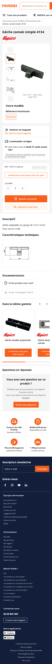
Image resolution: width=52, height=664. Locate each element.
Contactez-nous (8, 600)
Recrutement (7, 507)
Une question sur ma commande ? (14, 580)
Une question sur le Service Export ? (15, 590)
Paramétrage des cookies (26, 654)
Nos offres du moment (10, 550)
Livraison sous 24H (9, 510)
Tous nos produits (17, 15)
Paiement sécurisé (9, 560)
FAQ (4, 573)
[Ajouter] (22, 188)
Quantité (8, 183)
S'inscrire (42, 468)
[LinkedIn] (26, 485)
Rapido (5, 524)
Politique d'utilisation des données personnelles (26, 650)
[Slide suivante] (47, 304)
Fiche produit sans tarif (21, 283)
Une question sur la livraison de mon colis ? (18, 583)
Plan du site (26, 660)
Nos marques (7, 547)
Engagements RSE (9, 514)
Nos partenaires (8, 540)
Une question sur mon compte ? (14, 577)
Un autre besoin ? (9, 593)
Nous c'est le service (9, 504)
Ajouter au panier (28, 198)
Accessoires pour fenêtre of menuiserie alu (21, 21)
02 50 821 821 (10, 613)
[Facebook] (5, 485)
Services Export (8, 553)
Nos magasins (7, 543)
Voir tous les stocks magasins (18, 133)
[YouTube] (19, 485)
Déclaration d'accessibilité (26, 657)
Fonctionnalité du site (10, 557)
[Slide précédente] (40, 304)
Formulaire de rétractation (12, 597)
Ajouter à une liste (28, 206)
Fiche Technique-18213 (21, 292)
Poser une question (26, 404)
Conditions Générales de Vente (26, 644)
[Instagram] (12, 485)
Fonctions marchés (9, 520)
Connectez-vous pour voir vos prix (26, 175)
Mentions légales (26, 647)
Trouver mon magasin (15, 620)
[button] (32, 74)
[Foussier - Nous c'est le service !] (9, 6)
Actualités (6, 537)
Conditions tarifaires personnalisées (15, 517)
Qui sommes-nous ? (10, 500)
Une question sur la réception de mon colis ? (18, 587)
